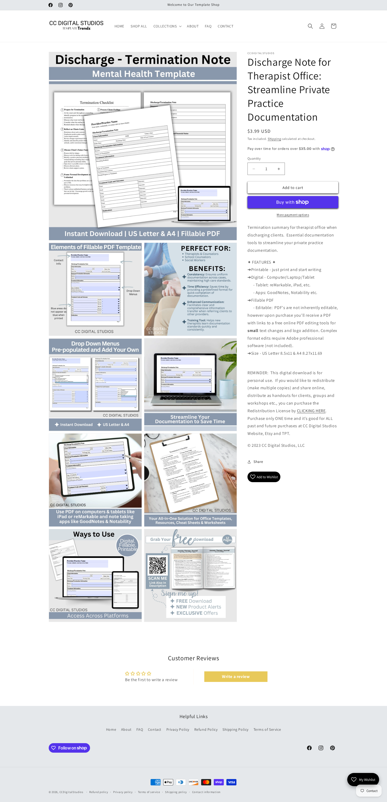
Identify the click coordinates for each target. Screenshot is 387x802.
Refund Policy (206, 729)
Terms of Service (267, 729)
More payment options (293, 215)
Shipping (274, 139)
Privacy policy (123, 792)
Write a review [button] (236, 677)
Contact (154, 729)
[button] (167, 26)
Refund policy (98, 792)
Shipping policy (176, 792)
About (126, 729)
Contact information (206, 792)
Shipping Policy (235, 729)
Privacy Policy (177, 729)
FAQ (139, 729)
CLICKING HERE (311, 411)
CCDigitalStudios (71, 792)
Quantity (254, 158)
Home (111, 729)
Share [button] (258, 461)
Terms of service (149, 792)
